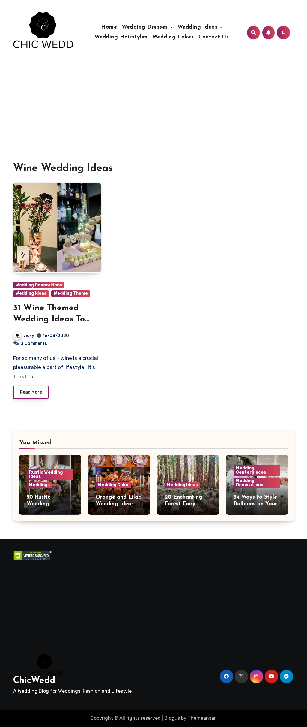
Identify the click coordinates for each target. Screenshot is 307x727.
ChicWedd (34, 680)
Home (109, 27)
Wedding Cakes (173, 37)
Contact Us (213, 37)
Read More (31, 392)
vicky (28, 335)
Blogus (172, 718)
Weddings (39, 484)
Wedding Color (113, 484)
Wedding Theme (71, 293)
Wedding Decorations (39, 285)
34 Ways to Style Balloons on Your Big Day (255, 504)
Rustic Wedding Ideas (46, 474)
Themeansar (202, 718)
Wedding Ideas (198, 27)
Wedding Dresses (146, 27)
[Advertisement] (58, 597)
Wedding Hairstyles (121, 37)
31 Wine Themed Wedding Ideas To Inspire (49, 319)
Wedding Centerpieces (251, 470)
